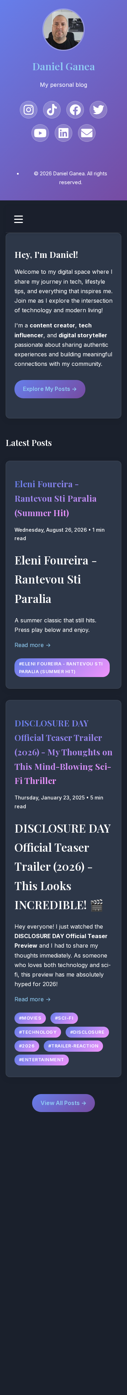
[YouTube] (40, 133)
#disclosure (87, 1032)
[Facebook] (75, 110)
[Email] (87, 133)
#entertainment (41, 1059)
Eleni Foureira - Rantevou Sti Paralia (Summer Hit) (55, 498)
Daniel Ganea (63, 66)
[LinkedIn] (63, 133)
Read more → (32, 644)
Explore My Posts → (50, 388)
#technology (38, 1032)
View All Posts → (63, 1102)
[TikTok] (52, 110)
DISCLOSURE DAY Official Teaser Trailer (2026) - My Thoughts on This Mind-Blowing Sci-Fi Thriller (63, 751)
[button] (63, 219)
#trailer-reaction (73, 1046)
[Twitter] (98, 110)
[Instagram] (28, 110)
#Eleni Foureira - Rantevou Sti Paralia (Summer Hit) (61, 667)
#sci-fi (64, 1018)
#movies (30, 1018)
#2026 (27, 1046)
